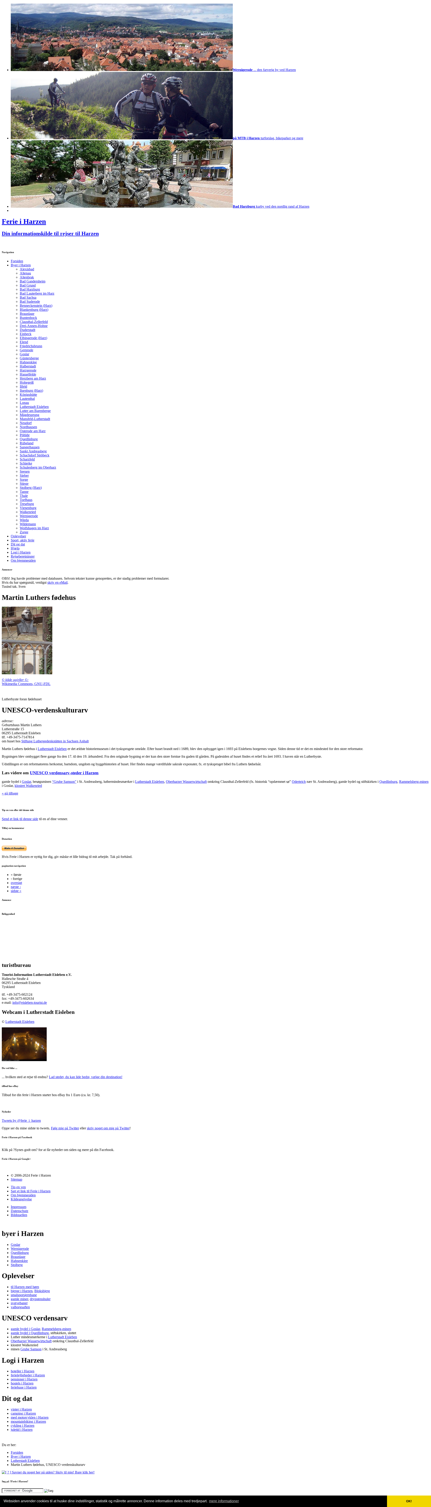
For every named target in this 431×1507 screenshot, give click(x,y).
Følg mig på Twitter (65, 1128)
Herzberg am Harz (33, 378)
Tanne (24, 492)
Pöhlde (25, 435)
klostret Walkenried (28, 786)
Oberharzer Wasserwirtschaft (186, 782)
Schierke (26, 463)
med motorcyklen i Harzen (29, 1417)
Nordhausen (28, 427)
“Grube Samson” (64, 782)
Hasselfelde (28, 374)
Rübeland (26, 443)
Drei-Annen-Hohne (34, 326)
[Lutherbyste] (27, 673)
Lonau (24, 403)
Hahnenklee (28, 362)
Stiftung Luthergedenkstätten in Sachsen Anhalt (55, 741)
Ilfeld (23, 386)
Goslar (24, 354)
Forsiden (17, 261)
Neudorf (26, 423)
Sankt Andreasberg (33, 451)
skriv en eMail (57, 582)
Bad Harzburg (30, 289)
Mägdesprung (29, 415)
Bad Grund (28, 285)
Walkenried (28, 512)
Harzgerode (28, 370)
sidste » (16, 891)
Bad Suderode (30, 301)
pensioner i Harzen (24, 1379)
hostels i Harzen (22, 1383)
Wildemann (28, 524)
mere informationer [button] (224, 1501)
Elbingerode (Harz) (33, 338)
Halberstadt (28, 366)
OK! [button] (409, 1501)
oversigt (16, 883)
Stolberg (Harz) (31, 488)
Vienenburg (28, 508)
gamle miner (19, 1299)
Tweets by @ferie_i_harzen (21, 1120)
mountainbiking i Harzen (28, 1421)
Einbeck (25, 334)
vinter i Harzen (21, 1409)
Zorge (24, 532)
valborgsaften (20, 1307)
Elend (24, 342)
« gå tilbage (10, 793)
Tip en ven (18, 1187)
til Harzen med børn (25, 1287)
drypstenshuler (40, 1299)
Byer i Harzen (21, 265)
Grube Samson (31, 1349)
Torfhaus (26, 500)
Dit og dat (18, 544)
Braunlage (27, 314)
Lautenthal (27, 399)
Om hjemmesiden (23, 560)
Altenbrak (27, 277)
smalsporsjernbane (24, 1295)
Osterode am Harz (33, 431)
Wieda (24, 520)
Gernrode (26, 350)
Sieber (24, 475)
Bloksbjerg (42, 1291)
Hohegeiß (27, 382)
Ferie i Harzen (24, 221)
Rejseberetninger (23, 556)
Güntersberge (29, 358)
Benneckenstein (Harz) (36, 305)
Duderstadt (27, 330)
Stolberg (17, 1265)
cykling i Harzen (22, 1425)
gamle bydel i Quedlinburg (30, 1333)
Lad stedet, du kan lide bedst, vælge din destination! (85, 1077)
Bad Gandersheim (32, 281)
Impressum (18, 1207)
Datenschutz (19, 1211)
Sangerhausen (30, 447)
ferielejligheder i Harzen (28, 1375)
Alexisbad (27, 269)
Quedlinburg (29, 439)
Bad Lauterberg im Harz (37, 293)
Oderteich (299, 782)
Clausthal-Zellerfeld (34, 322)
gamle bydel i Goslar (25, 1329)
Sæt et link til (31, 1191)
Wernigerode (29, 516)
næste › (16, 887)
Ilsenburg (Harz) (31, 390)
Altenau (25, 273)
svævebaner (19, 1303)
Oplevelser (18, 536)
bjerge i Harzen (22, 1291)
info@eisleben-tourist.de (29, 1002)
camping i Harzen (23, 1413)
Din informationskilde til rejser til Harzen (50, 233)
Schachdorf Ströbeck (34, 455)
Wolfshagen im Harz (34, 528)
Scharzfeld (27, 459)
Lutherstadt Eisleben (34, 407)
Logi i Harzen (21, 552)
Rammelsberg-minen (414, 782)
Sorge (24, 479)
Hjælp (15, 548)
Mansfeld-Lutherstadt (35, 419)
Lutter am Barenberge (35, 411)
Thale (24, 496)
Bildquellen (19, 1215)
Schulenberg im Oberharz (38, 467)
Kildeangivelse (21, 1199)
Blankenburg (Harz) (34, 310)
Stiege (24, 483)
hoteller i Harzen (22, 1371)
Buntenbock (28, 318)
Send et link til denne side (20, 819)
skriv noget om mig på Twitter (108, 1128)
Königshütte (28, 394)
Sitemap (16, 1179)
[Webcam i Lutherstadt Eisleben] (24, 1060)
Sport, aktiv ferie (22, 540)
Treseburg (27, 504)
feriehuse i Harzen (24, 1387)
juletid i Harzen (22, 1429)
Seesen (25, 471)
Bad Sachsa (28, 297)
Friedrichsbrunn (31, 346)
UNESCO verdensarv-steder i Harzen (64, 772)
